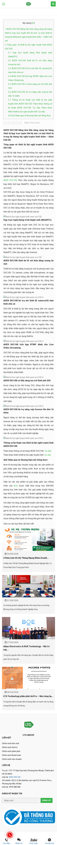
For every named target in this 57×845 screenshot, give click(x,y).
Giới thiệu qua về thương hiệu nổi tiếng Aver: (29, 115)
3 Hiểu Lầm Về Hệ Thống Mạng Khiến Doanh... (26, 558)
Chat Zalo (34, 843)
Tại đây (48, 451)
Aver (16, 485)
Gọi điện (6, 843)
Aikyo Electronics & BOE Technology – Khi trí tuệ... (26, 648)
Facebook (49, 843)
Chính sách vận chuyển (12, 759)
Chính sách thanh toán (11, 755)
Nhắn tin (19, 843)
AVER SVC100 (10, 180)
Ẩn (33, 23)
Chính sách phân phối (11, 751)
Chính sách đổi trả (9, 747)
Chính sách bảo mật (10, 743)
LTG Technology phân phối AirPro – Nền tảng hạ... (28, 696)
